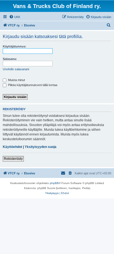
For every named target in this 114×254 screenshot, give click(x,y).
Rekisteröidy (13, 159)
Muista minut (16, 80)
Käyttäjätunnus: (14, 46)
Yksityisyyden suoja (40, 147)
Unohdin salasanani (16, 69)
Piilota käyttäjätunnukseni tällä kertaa (32, 85)
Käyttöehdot (12, 147)
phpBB (54, 183)
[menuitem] (14, 17)
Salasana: (10, 59)
